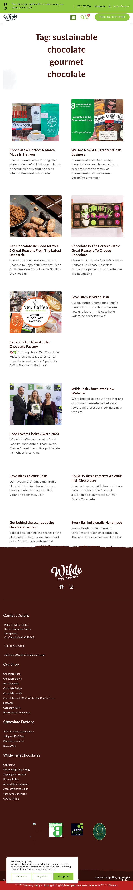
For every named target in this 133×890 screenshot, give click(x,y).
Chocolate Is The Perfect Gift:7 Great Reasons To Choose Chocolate (95, 250)
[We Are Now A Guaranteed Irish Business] (97, 120)
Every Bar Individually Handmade (96, 522)
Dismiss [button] (113, 885)
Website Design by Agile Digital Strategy (112, 878)
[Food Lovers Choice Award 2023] (36, 404)
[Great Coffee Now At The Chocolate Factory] (36, 312)
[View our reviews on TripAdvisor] (37, 836)
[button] (73, 17)
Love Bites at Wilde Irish (90, 297)
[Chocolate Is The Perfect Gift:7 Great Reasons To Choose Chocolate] (97, 216)
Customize (21, 876)
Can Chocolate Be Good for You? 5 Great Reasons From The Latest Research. (35, 250)
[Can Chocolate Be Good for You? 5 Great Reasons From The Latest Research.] (36, 216)
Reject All (42, 876)
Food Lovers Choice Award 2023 (34, 434)
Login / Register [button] (121, 6)
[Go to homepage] (66, 572)
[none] (12, 17)
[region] (42, 870)
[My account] (111, 6)
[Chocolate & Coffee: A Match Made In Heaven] (36, 120)
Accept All (63, 876)
